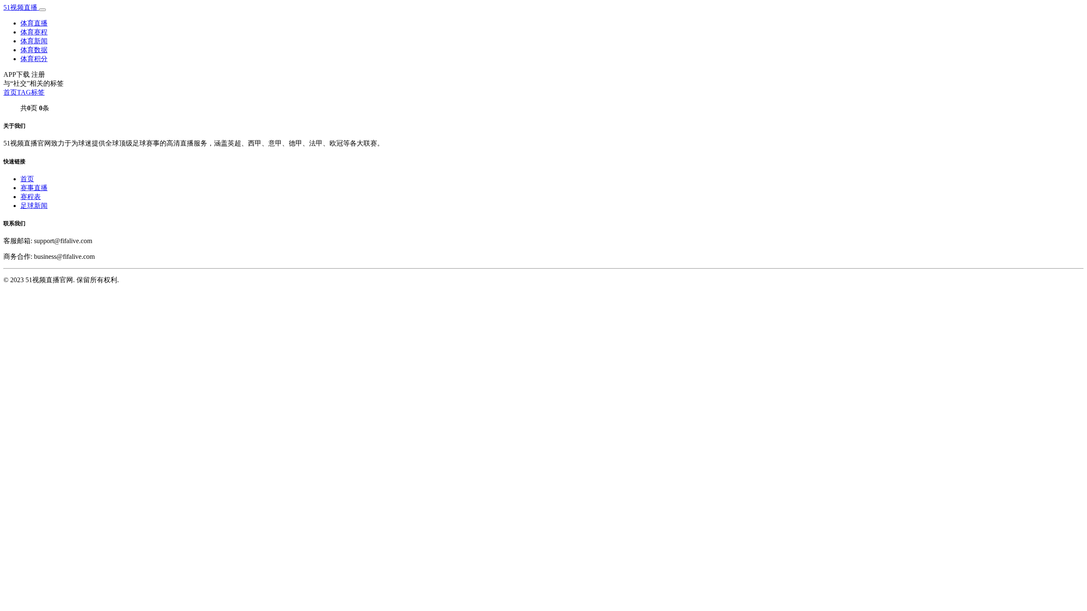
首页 (10, 92)
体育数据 (34, 49)
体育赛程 (34, 32)
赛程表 (30, 196)
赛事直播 (34, 187)
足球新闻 (34, 205)
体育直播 (34, 23)
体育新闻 (34, 41)
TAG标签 (31, 92)
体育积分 (34, 58)
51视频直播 (21, 7)
